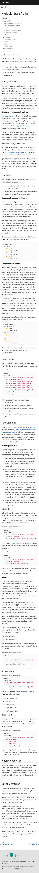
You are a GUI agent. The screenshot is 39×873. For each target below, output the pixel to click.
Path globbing (6, 37)
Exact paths (6, 35)
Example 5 (26, 692)
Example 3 (15, 543)
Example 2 (24, 523)
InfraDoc (5, 3)
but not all (18, 430)
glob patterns (22, 126)
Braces (6, 44)
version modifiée (24, 861)
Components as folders (10, 32)
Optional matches (8, 51)
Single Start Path (7, 844)
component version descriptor (18, 152)
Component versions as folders (12, 30)
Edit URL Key (33, 844)
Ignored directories (8, 48)
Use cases (5, 28)
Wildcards (6, 42)
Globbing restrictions (9, 39)
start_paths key (7, 21)
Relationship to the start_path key (13, 23)
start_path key (9, 116)
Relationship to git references (12, 25)
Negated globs (8, 46)
